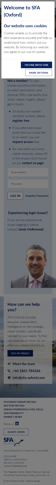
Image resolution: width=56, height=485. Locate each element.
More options (38, 72)
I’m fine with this (36, 65)
